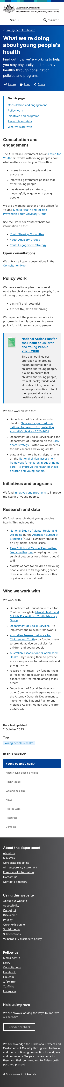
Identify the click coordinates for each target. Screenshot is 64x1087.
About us (9, 853)
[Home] (32, 8)
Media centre (11, 958)
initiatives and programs (30, 492)
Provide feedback (19, 1027)
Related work (13, 808)
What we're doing (15, 790)
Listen (12, 84)
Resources (11, 817)
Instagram (9, 991)
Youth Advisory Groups (25, 239)
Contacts (11, 826)
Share (41, 84)
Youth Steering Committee (27, 234)
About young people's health (22, 772)
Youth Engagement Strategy (28, 245)
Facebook (9, 972)
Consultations (12, 967)
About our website (15, 900)
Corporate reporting (16, 862)
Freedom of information (18, 872)
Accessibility (11, 905)
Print (27, 84)
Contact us (10, 877)
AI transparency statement (20, 867)
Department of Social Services (29, 625)
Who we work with (20, 126)
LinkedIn (8, 977)
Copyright (9, 910)
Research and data (20, 121)
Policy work (15, 110)
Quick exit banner (14, 924)
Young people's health (20, 30)
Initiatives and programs (23, 116)
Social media (11, 929)
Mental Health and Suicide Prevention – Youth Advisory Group (34, 616)
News (9, 799)
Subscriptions (12, 934)
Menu (14, 20)
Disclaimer (10, 915)
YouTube (8, 986)
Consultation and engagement (27, 105)
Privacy (8, 919)
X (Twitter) (10, 981)
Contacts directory (15, 881)
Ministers (9, 858)
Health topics (13, 781)
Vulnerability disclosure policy (22, 939)
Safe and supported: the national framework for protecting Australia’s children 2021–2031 (32, 427)
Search (54, 20)
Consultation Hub (14, 265)
